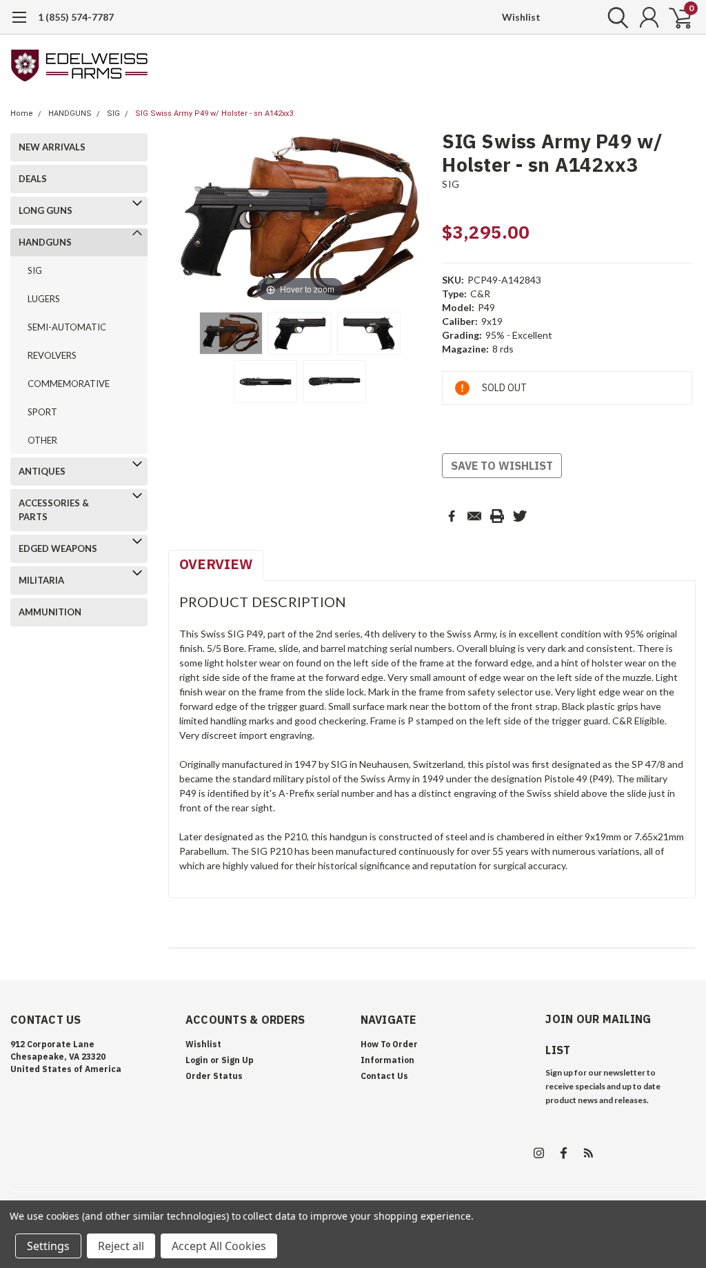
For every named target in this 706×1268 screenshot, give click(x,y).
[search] (615, 17)
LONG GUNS (45, 210)
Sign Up (237, 1060)
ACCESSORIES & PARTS (54, 509)
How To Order (389, 1044)
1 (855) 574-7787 (76, 17)
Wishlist (521, 17)
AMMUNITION (50, 611)
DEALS (33, 178)
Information (387, 1060)
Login (196, 1060)
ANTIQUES (42, 471)
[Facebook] (451, 516)
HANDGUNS (70, 113)
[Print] (497, 516)
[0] (675, 17)
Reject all (121, 1246)
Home (21, 113)
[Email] (474, 516)
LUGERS (44, 298)
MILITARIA (41, 580)
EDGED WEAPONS (58, 548)
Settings (48, 1246)
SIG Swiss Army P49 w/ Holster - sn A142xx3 (214, 113)
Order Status (214, 1076)
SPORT (42, 411)
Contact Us (384, 1076)
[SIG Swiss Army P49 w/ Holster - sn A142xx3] (231, 333)
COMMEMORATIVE (69, 383)
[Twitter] (520, 516)
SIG (113, 113)
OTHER (42, 440)
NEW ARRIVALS (52, 146)
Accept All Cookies (219, 1246)
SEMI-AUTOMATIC (67, 327)
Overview (215, 564)
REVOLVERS (52, 355)
